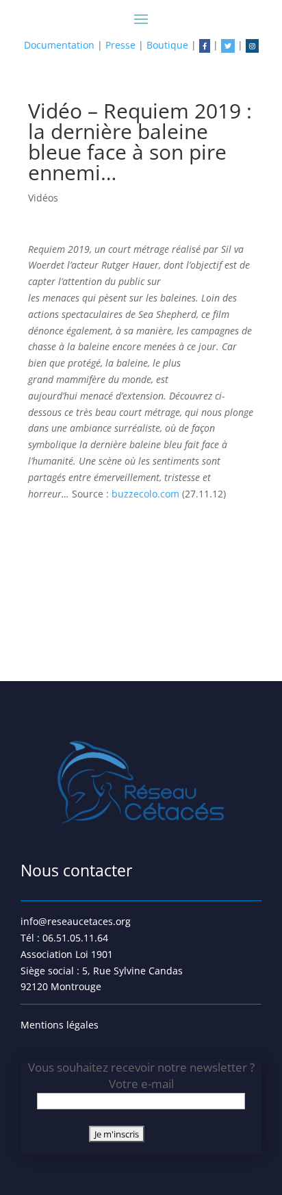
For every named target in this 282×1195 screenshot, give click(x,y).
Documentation (59, 44)
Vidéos (43, 197)
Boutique (167, 44)
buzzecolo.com (147, 493)
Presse (120, 44)
